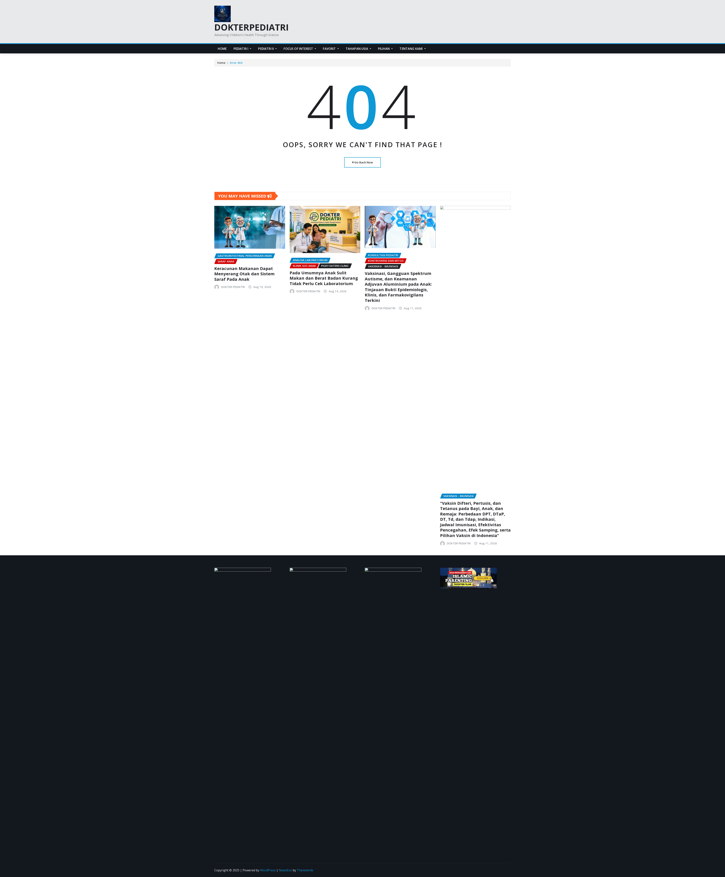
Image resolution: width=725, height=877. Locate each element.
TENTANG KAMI (411, 49)
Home (221, 63)
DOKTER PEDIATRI (233, 287)
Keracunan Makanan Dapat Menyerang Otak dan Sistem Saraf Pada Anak (244, 273)
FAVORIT (329, 49)
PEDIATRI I (241, 49)
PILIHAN (384, 49)
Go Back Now (364, 162)
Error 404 (236, 63)
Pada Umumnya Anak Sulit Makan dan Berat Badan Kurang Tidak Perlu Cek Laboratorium (324, 278)
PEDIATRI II (266, 49)
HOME (222, 49)
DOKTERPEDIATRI (251, 27)
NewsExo (285, 870)
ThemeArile (305, 870)
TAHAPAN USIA (357, 49)
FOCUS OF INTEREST (299, 49)
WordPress (268, 870)
